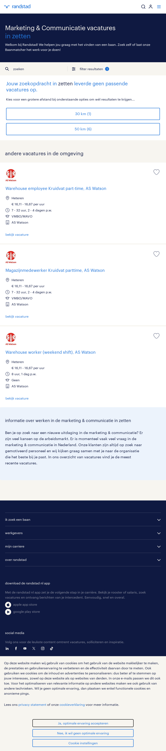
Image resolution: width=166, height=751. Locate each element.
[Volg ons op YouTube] (26, 648)
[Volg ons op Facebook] (17, 648)
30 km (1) (83, 113)
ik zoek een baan (17, 519)
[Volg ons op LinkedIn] (8, 648)
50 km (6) (83, 129)
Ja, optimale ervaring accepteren (83, 723)
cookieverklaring (72, 704)
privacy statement (32, 704)
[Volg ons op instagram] (44, 648)
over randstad (16, 559)
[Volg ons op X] (35, 648)
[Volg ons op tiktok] (53, 648)
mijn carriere (14, 546)
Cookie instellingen (83, 743)
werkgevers (14, 533)
